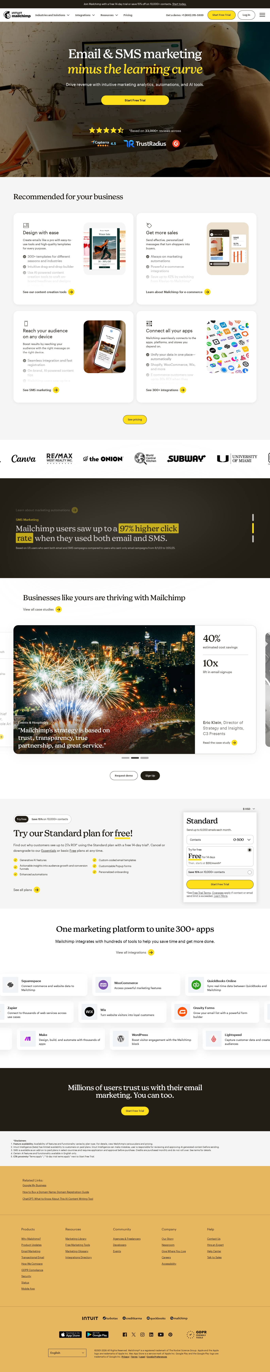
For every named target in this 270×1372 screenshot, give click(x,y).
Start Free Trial (221, 14)
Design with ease (73, 259)
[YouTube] (161, 1335)
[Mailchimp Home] (17, 14)
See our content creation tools (44, 292)
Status (25, 1282)
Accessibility (169, 1263)
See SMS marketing (37, 390)
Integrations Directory (78, 1257)
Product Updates (31, 1244)
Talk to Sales (214, 1257)
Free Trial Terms (202, 892)
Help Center (214, 1251)
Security (26, 1276)
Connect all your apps (197, 357)
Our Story (168, 1238)
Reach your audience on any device (73, 357)
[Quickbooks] (156, 1319)
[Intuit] (90, 1319)
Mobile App (28, 1288)
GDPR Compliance (32, 1270)
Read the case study (205, 742)
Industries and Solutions (50, 14)
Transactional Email (32, 1257)
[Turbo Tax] (110, 1319)
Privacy (125, 1356)
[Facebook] (125, 1335)
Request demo (124, 775)
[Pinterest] (170, 1335)
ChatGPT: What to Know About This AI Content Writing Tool (58, 1198)
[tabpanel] (135, 528)
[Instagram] (142, 1335)
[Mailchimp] (179, 1319)
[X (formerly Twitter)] (134, 1335)
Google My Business (34, 1185)
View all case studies (38, 609)
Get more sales (197, 259)
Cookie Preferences (157, 1356)
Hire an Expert (215, 1244)
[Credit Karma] (132, 1319)
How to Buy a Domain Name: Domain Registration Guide (56, 1192)
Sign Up (150, 775)
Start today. (179, 4)
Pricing (128, 14)
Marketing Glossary (76, 1251)
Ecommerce (135, 689)
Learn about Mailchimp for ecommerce (45, 546)
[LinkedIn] (151, 1335)
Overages (218, 892)
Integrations (82, 14)
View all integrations (131, 952)
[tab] (253, 517)
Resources (107, 14)
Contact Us (213, 1238)
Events (117, 1251)
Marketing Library (75, 1238)
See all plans (22, 890)
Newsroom (168, 1244)
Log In (246, 14)
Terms (134, 1356)
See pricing (135, 419)
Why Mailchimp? (31, 1238)
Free (73, 850)
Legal (142, 1356)
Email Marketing (30, 1251)
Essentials (48, 850)
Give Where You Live (174, 1251)
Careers (166, 1257)
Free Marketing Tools (77, 1244)
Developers (119, 1244)
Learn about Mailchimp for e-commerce (174, 292)
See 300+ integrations (162, 390)
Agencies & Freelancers (127, 1238)
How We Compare (31, 1263)
